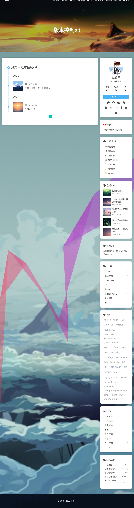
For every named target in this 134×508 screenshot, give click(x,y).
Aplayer (116, 320)
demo (112, 362)
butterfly (115, 352)
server (117, 382)
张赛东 (8, 4)
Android (107, 320)
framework (115, 366)
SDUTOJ (108, 347)
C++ (106, 324)
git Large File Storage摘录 (37, 88)
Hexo (107, 329)
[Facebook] (121, 107)
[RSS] (116, 112)
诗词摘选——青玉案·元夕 (120, 210)
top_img (113, 395)
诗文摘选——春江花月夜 (120, 230)
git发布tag (30, 108)
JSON (114, 329)
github (107, 372)
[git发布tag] (18, 107)
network (108, 382)
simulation (109, 386)
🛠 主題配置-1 (110, 155)
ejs (123, 362)
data (106, 362)
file (105, 367)
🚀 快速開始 (110, 146)
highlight (108, 377)
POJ (119, 342)
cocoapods (121, 357)
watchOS (108, 399)
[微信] (124, 102)
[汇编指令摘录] (107, 192)
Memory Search (111, 338)
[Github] (113, 102)
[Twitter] (126, 107)
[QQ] (106, 107)
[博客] (108, 102)
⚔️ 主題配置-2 (111, 160)
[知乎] (116, 107)
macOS (123, 377)
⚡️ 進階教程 (110, 169)
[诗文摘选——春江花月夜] (107, 232)
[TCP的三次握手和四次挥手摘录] (107, 202)
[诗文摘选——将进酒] (107, 222)
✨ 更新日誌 (110, 173)
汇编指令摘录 (117, 191)
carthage (108, 357)
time (106, 395)
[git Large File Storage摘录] (18, 86)
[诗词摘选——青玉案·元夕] (107, 212)
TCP (124, 347)
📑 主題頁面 (110, 151)
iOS (116, 377)
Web (106, 352)
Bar (123, 320)
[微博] (111, 107)
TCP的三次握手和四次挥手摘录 (120, 200)
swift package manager (115, 390)
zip (115, 399)
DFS (113, 325)
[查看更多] (128, 266)
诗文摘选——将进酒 (120, 220)
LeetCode (109, 334)
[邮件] (118, 102)
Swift (117, 347)
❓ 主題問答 (110, 164)
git (125, 366)
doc (119, 362)
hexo (115, 372)
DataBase (121, 325)
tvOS (121, 395)
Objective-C (110, 342)
